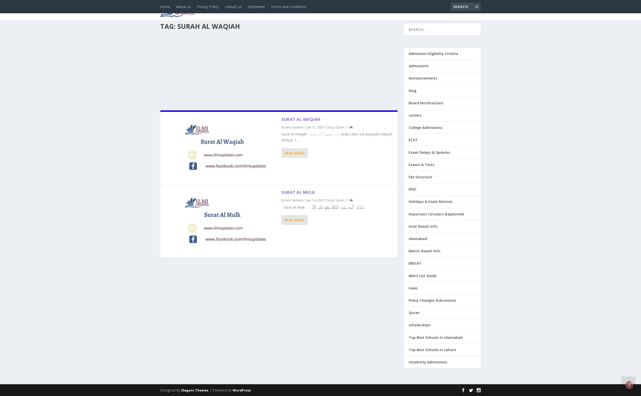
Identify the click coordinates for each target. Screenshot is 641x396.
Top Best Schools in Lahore (432, 349)
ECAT (413, 139)
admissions (316, 10)
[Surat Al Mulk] (220, 221)
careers (288, 10)
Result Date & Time (452, 10)
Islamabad (418, 238)
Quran (339, 127)
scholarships (419, 325)
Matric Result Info (424, 251)
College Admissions (425, 127)
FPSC (413, 189)
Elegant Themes (194, 390)
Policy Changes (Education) (432, 300)
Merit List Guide (422, 275)
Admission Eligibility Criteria (433, 53)
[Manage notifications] (629, 385)
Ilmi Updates (295, 127)
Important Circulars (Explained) (436, 214)
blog (266, 10)
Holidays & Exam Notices (430, 201)
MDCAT (415, 263)
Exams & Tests (356, 10)
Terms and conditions (288, 6)
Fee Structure (420, 177)
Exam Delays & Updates (429, 152)
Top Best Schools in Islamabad (435, 337)
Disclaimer (256, 6)
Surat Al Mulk (298, 192)
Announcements (401, 10)
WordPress (242, 390)
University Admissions (428, 362)
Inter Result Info (423, 226)
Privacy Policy (208, 6)
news (248, 10)
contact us (233, 6)
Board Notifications (426, 103)
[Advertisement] (279, 69)
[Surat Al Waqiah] (220, 148)
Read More (294, 153)
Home (165, 6)
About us (183, 6)
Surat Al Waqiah (300, 119)
